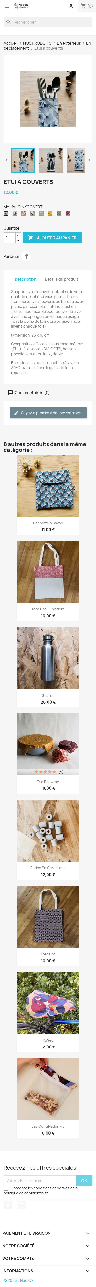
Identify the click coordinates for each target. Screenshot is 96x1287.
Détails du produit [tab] (61, 279)
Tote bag (48, 954)
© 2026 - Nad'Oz (18, 1280)
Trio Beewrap (48, 781)
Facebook (8, 1205)
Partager (26, 256)
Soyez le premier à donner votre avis (51, 412)
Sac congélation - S (48, 1126)
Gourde (48, 695)
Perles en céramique (48, 867)
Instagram (22, 1205)
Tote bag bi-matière (48, 609)
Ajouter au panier (52, 238)
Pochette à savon (48, 523)
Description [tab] (26, 279)
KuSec (48, 1040)
